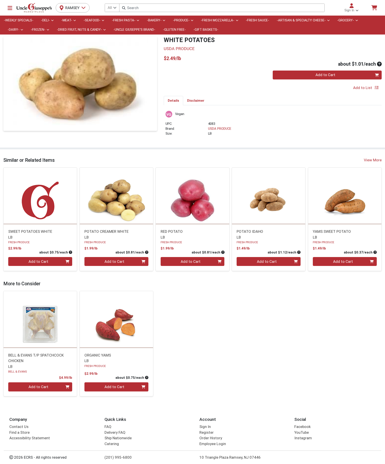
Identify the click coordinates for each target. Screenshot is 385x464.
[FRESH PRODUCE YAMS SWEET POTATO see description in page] (344, 195)
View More (373, 160)
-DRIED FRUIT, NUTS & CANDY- (79, 30)
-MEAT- (66, 20)
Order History (210, 438)
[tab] (173, 100)
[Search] (123, 8)
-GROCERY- (345, 20)
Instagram (303, 438)
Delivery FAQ (114, 432)
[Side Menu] (10, 7)
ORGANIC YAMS (97, 358)
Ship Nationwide (118, 438)
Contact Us (19, 426)
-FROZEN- (38, 30)
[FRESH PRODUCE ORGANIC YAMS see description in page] (116, 319)
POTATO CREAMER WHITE (106, 234)
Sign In (205, 426)
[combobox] (221, 8)
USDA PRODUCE (219, 129)
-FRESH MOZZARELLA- (217, 20)
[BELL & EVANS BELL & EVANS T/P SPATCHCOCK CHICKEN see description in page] (40, 319)
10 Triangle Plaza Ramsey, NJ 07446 (230, 457)
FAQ (107, 426)
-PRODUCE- (181, 20)
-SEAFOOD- (92, 20)
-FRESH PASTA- (123, 20)
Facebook (302, 426)
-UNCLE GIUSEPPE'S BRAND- (134, 30)
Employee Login (212, 444)
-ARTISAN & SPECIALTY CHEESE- (301, 20)
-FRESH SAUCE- (257, 20)
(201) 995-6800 (118, 457)
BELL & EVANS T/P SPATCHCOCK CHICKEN (36, 361)
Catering (111, 444)
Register (206, 432)
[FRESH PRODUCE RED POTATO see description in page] (192, 195)
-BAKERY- (154, 20)
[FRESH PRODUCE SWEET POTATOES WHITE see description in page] (40, 195)
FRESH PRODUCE (19, 242)
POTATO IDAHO (250, 234)
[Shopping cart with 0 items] (374, 7)
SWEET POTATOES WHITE (30, 234)
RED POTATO (172, 234)
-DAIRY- (13, 30)
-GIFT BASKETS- (205, 30)
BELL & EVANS (17, 371)
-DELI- (45, 20)
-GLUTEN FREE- (174, 30)
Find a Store (19, 432)
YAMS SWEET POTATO (332, 234)
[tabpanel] (273, 125)
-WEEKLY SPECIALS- (18, 20)
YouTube (301, 432)
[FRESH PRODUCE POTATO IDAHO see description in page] (268, 195)
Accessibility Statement (29, 438)
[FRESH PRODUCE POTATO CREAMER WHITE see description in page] (116, 195)
